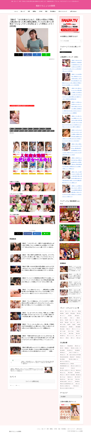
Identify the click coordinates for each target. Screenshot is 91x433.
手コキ (40, 130)
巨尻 (35, 130)
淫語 (59, 428)
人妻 (26, 130)
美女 (48, 130)
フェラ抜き (42, 128)
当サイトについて (71, 428)
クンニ (12, 128)
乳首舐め (21, 130)
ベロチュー (49, 128)
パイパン (30, 128)
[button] (80, 41)
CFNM (55, 428)
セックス (25, 128)
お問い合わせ (79, 428)
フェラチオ (36, 128)
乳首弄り (16, 130)
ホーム (39, 428)
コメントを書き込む (32, 381)
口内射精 (31, 130)
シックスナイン (18, 128)
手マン (44, 130)
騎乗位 (53, 130)
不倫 (12, 130)
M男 (48, 428)
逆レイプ (43, 428)
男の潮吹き (64, 428)
